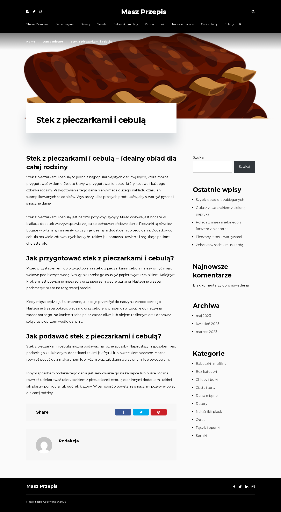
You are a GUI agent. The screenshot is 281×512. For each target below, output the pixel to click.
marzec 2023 (206, 332)
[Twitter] (34, 11)
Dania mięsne (65, 24)
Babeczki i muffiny (126, 24)
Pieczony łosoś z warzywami (219, 237)
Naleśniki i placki (183, 24)
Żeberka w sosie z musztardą (219, 245)
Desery (85, 24)
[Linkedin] (246, 486)
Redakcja (69, 440)
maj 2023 (203, 316)
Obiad (201, 420)
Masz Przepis (143, 12)
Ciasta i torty (209, 24)
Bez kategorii (206, 372)
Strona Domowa (37, 24)
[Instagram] (40, 11)
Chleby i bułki (233, 24)
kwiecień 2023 (207, 324)
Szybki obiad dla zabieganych (220, 200)
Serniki (102, 24)
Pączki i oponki (155, 24)
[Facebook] (27, 11)
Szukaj (198, 157)
